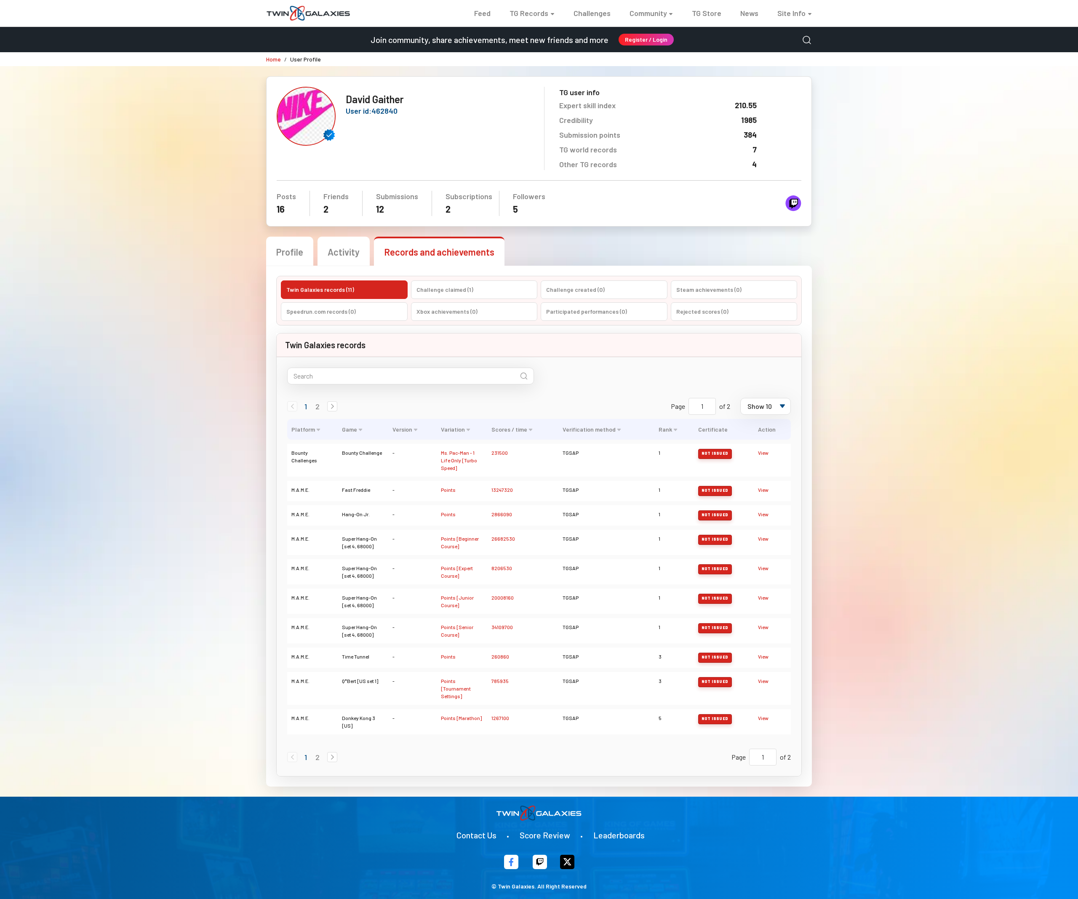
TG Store (706, 13)
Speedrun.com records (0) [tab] (321, 311)
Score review (545, 835)
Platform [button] (303, 429)
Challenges (592, 13)
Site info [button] (791, 13)
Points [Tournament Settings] (456, 688)
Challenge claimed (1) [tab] (444, 289)
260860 (500, 656)
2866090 (501, 514)
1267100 (500, 718)
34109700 (502, 627)
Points (448, 490)
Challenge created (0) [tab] (575, 289)
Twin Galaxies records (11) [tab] (320, 289)
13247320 (502, 490)
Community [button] (648, 13)
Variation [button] (453, 429)
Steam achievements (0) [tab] (709, 289)
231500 (499, 453)
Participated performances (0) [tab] (586, 311)
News (749, 13)
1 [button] (305, 406)
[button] (332, 406)
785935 (500, 681)
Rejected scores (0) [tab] (702, 311)
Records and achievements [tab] (439, 251)
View (763, 453)
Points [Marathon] (461, 718)
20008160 (502, 597)
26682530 (503, 539)
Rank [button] (665, 429)
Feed (482, 13)
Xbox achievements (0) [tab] (447, 311)
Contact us (476, 835)
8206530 (501, 568)
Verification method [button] (589, 429)
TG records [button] (529, 13)
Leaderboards (619, 835)
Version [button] (402, 429)
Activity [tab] (344, 251)
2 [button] (317, 406)
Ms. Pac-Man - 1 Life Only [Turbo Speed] (459, 460)
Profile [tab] (289, 251)
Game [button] (349, 429)
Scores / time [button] (509, 429)
